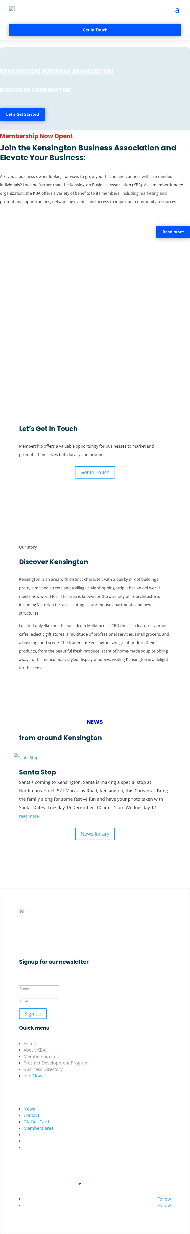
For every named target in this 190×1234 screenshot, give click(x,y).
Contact (31, 1115)
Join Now (33, 1076)
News (29, 1109)
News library (95, 833)
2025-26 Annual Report (47, 1147)
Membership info (41, 1056)
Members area (39, 1128)
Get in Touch (95, 30)
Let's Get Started (22, 114)
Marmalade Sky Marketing (104, 1184)
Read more (173, 232)
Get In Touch (95, 472)
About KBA (35, 1050)
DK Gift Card (36, 1122)
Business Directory (43, 1069)
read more (29, 816)
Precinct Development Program (56, 1063)
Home (30, 1043)
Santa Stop (37, 772)
